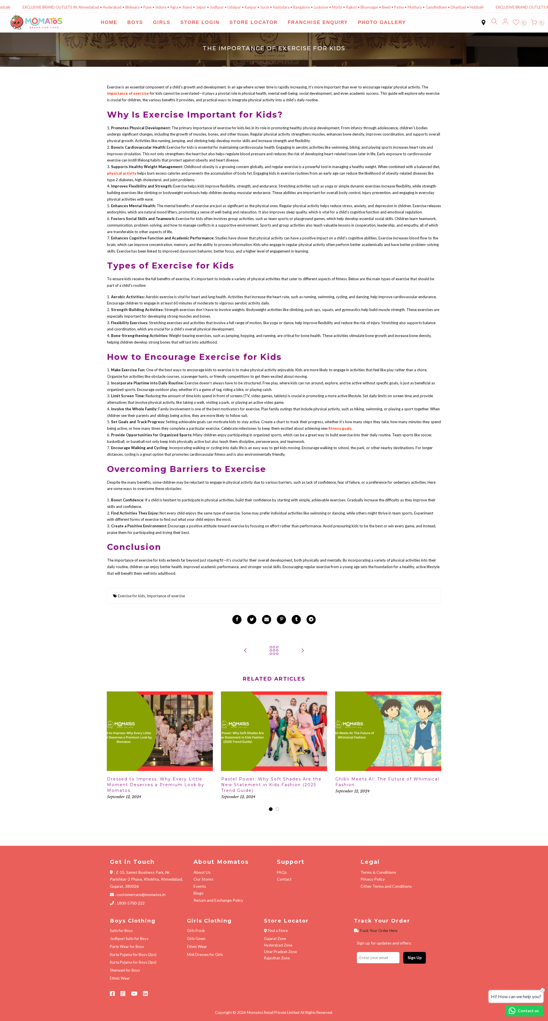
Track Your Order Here (378, 930)
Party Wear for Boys (127, 946)
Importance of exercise (166, 596)
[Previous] (113, 752)
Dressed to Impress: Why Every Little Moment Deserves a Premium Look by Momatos (155, 784)
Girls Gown (196, 938)
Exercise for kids (131, 596)
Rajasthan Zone (277, 958)
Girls (161, 22)
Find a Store (278, 930)
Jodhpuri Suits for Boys (129, 938)
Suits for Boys (121, 930)
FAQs (282, 872)
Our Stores (203, 879)
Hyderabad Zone (278, 945)
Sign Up (415, 957)
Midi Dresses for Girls (205, 954)
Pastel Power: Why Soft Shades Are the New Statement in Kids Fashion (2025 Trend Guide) (271, 784)
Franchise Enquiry (318, 22)
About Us (202, 872)
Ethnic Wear (120, 978)
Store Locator (253, 22)
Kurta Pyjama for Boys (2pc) (133, 954)
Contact (284, 879)
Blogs (199, 893)
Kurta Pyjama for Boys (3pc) (133, 962)
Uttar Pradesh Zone (280, 951)
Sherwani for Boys (125, 970)
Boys (135, 22)
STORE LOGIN (199, 22)
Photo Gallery (382, 22)
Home (109, 22)
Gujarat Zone (275, 938)
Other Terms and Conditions (386, 886)
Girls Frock (196, 930)
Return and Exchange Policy (218, 900)
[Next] (435, 752)
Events (200, 886)
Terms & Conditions (378, 872)
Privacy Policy (372, 879)
